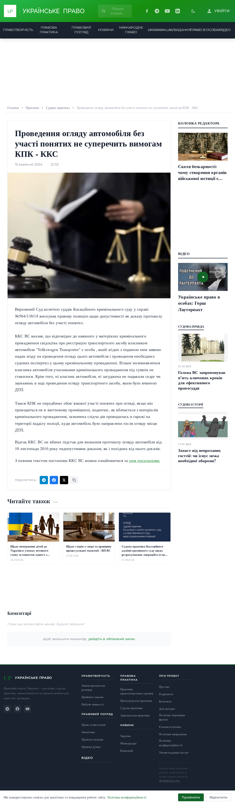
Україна (125, 736)
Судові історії (190, 404)
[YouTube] (167, 11)
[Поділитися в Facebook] (54, 480)
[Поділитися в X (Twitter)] (64, 480)
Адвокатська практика (135, 715)
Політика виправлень (173, 734)
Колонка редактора (198, 123)
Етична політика (170, 727)
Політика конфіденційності (170, 742)
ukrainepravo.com (169, 780)
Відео (87, 758)
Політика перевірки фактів (172, 717)
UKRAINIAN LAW (160, 30)
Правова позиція (92, 739)
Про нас (164, 687)
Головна (13, 107)
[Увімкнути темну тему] (193, 11)
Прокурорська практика (136, 701)
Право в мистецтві (93, 725)
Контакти (165, 701)
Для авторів (167, 709)
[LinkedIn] (177, 11)
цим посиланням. (144, 460)
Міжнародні (128, 743)
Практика (32, 107)
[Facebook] (147, 11)
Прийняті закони (92, 697)
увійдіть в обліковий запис (111, 639)
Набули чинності (92, 704)
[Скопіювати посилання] (74, 480)
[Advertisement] (117, 71)
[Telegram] (157, 11)
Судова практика (58, 107)
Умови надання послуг (174, 752)
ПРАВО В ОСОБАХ (205, 30)
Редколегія (166, 694)
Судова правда (191, 326)
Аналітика (88, 732)
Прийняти (191, 797)
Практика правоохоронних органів (137, 691)
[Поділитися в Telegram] (44, 480)
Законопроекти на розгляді (93, 688)
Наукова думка (91, 747)
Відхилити (218, 797)
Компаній (126, 751)
